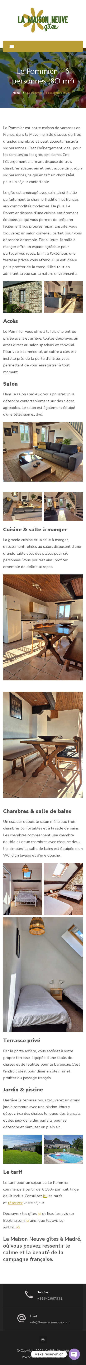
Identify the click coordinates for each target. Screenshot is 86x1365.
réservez (15, 1202)
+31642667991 (49, 1298)
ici (45, 1195)
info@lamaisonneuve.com (50, 1322)
